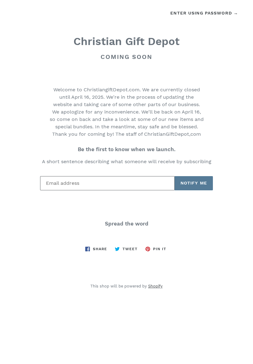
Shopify (155, 286)
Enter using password (204, 12)
